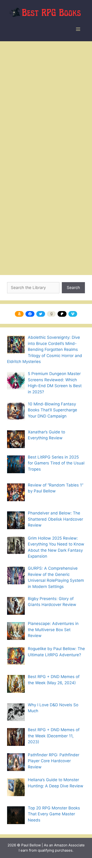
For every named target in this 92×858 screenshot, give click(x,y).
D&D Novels (24, 249)
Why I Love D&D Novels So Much (42, 158)
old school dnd (52, 257)
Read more (58, 235)
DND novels (24, 257)
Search (73, 287)
